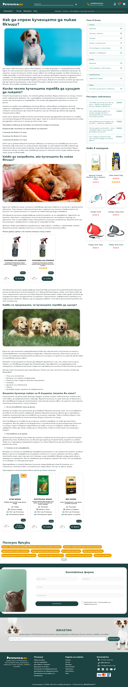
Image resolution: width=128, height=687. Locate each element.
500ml (23, 273)
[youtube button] (111, 669)
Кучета (65, 11)
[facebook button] (99, 669)
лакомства (67, 226)
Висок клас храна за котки (51, 555)
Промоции (27, 11)
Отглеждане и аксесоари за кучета (82, 11)
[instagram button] (107, 669)
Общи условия (39, 660)
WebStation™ (90, 684)
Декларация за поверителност (46, 671)
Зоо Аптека (70, 667)
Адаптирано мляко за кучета (45, 551)
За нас (19, 11)
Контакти (69, 671)
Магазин (68, 664)
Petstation (58, 11)
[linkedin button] (103, 669)
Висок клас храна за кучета (78, 555)
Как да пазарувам (40, 662)
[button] (76, 4)
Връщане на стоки (41, 667)
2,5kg (51, 521)
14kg (23, 520)
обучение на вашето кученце (64, 71)
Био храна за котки (71, 551)
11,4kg (79, 521)
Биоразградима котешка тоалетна (18, 555)
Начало (68, 660)
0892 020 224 (105, 663)
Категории (8, 11)
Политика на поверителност (45, 669)
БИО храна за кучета (93, 551)
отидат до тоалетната (33, 364)
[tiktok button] (115, 669)
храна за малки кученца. (45, 470)
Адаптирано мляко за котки (15, 551)
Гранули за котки (102, 555)
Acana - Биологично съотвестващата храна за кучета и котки (31, 547)
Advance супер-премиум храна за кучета (82, 547)
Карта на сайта (74, 657)
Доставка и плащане (42, 664)
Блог (35, 11)
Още (64, 559)
